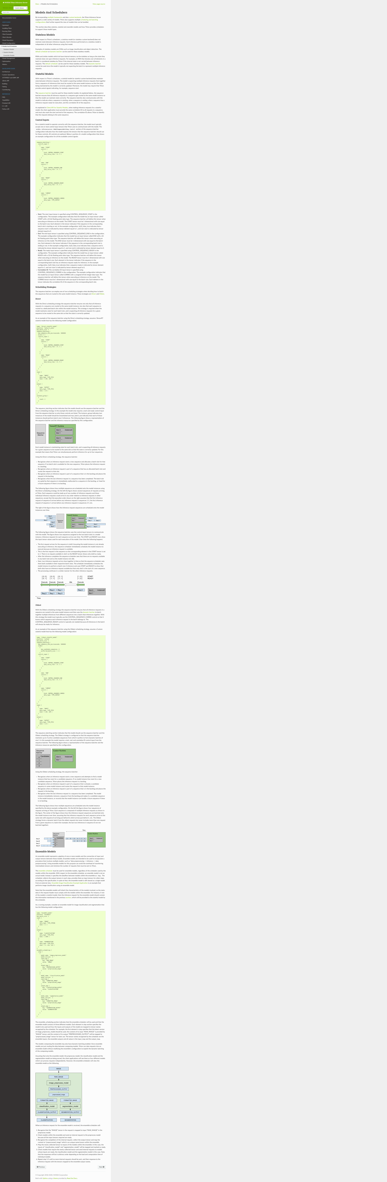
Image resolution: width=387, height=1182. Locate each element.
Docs (37, 4)
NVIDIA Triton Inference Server (16, 2)
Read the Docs (72, 1178)
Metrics (4, 64)
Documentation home (9, 18)
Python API (5, 109)
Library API (5, 81)
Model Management (8, 58)
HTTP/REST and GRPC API (10, 77)
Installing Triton (7, 28)
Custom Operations (8, 75)
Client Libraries (6, 37)
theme (55, 1178)
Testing (4, 86)
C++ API (4, 106)
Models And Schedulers (9, 46)
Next (101, 1167)
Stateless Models (9, 49)
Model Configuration (8, 43)
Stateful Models (8, 52)
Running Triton (6, 31)
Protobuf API (6, 103)
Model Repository (7, 40)
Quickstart (5, 25)
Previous (41, 1167)
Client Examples (7, 34)
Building (4, 84)
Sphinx (45, 1178)
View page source (99, 4)
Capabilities (5, 100)
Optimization (6, 61)
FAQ (3, 97)
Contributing (6, 89)
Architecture (6, 72)
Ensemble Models (9, 55)
